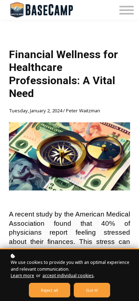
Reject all (49, 290)
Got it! (92, 290)
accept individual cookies (68, 275)
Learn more (22, 275)
